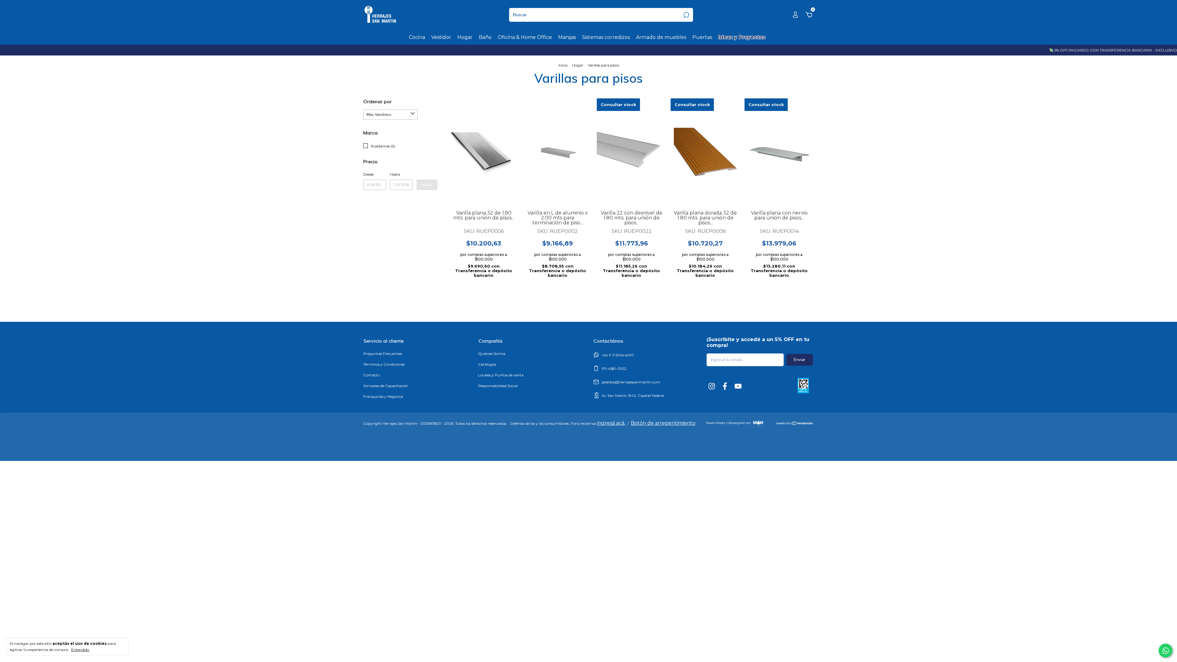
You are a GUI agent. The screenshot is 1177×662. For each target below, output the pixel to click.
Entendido (80, 649)
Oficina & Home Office (525, 37)
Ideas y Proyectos (741, 37)
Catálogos (487, 364)
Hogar (465, 37)
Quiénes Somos (491, 353)
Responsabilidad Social (498, 385)
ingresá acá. (611, 423)
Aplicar (427, 185)
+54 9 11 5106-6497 (618, 355)
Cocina (417, 37)
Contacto (371, 375)
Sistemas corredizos (606, 37)
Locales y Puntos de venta (501, 375)
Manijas (567, 37)
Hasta (395, 174)
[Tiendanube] (794, 424)
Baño (485, 37)
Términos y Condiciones (384, 364)
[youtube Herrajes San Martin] (738, 386)
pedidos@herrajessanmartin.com (631, 382)
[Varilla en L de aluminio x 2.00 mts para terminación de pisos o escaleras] (557, 152)
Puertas (702, 37)
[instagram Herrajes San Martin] (711, 386)
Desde (368, 174)
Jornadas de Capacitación (385, 385)
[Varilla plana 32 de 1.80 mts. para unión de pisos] (483, 152)
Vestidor (441, 37)
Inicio (563, 65)
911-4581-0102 (614, 368)
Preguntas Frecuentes (382, 353)
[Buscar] (685, 15)
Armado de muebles (661, 37)
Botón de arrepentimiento (663, 423)
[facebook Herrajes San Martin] (725, 386)
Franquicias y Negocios (383, 396)
